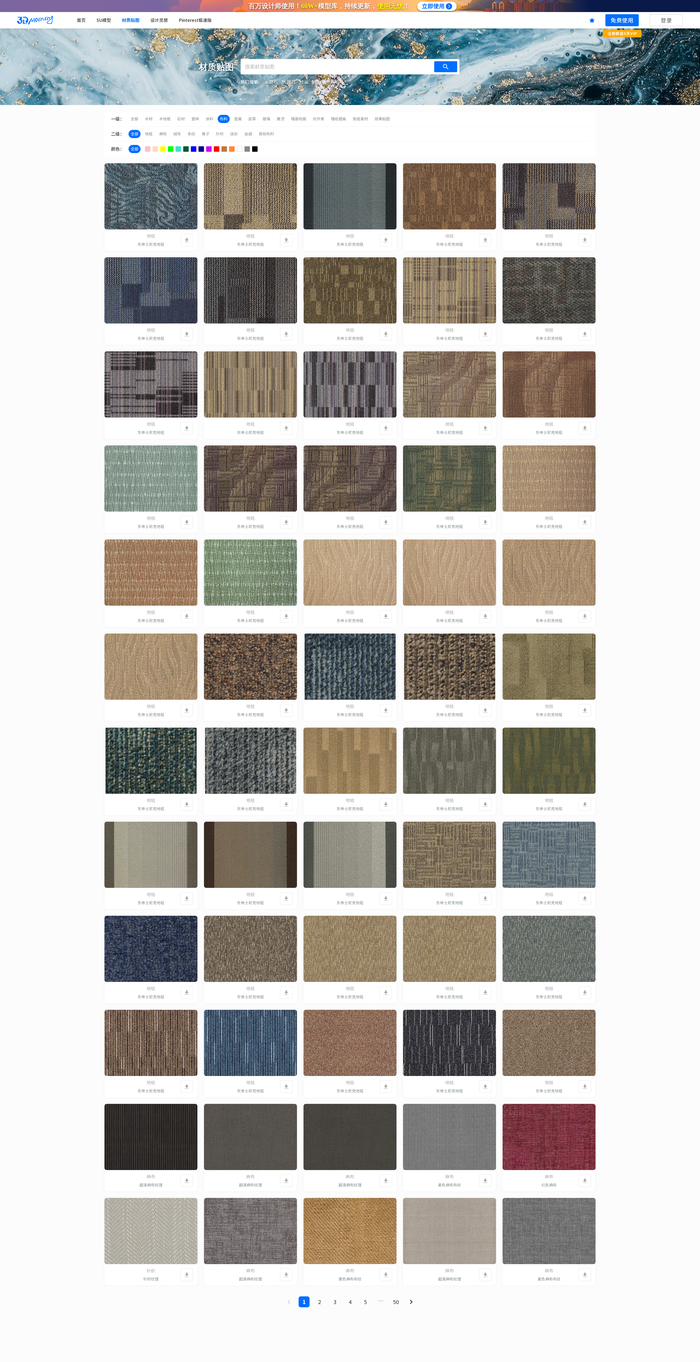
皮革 (252, 119)
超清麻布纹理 (150, 1185)
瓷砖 (195, 119)
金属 (238, 119)
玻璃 (266, 119)
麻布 (163, 134)
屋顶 (280, 119)
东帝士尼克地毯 (151, 244)
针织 (220, 134)
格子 (205, 134)
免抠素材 (360, 119)
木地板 (165, 119)
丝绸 (248, 134)
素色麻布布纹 (449, 1185)
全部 (134, 119)
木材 (149, 119)
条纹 (191, 134)
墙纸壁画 (338, 119)
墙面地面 (298, 119)
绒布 (177, 134)
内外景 (318, 119)
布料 (224, 119)
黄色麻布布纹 (350, 1279)
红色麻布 (549, 1185)
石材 (181, 119)
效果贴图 (382, 119)
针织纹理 (151, 1279)
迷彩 (234, 134)
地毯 (149, 134)
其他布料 (266, 134)
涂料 (209, 119)
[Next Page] (411, 1301)
